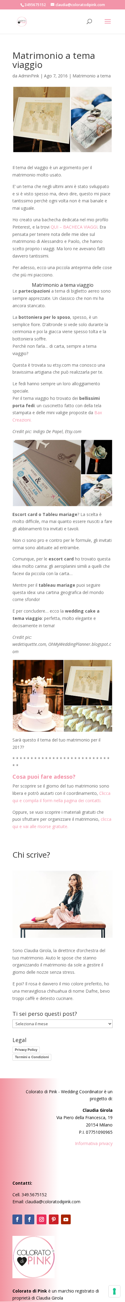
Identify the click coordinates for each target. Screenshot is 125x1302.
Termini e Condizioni (32, 1057)
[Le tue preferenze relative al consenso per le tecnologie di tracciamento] (114, 1291)
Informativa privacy (94, 1143)
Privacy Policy (26, 1050)
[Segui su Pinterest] (54, 1219)
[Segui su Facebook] (17, 1219)
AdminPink (29, 76)
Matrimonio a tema (92, 76)
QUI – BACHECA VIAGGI (74, 227)
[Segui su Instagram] (41, 1219)
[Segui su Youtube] (66, 1219)
